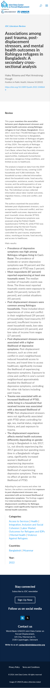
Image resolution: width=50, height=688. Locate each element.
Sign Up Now (25, 600)
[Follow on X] (28, 618)
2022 (12, 562)
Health (34, 521)
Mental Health (18, 535)
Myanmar (28, 550)
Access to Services (19, 521)
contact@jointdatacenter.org (32, 645)
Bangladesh (15, 550)
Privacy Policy (14, 667)
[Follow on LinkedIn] (22, 618)
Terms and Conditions (31, 667)
